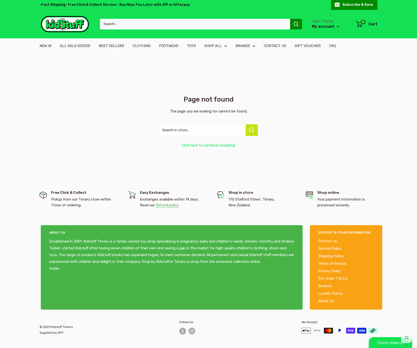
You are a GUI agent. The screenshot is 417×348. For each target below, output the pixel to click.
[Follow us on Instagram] (191, 331)
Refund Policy (329, 248)
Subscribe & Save (357, 5)
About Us (326, 301)
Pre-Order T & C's (332, 278)
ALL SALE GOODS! (75, 46)
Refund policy (167, 205)
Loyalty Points (330, 293)
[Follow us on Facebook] (182, 331)
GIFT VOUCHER (308, 46)
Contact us (327, 241)
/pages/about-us (74, 268)
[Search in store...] (252, 130)
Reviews (325, 286)
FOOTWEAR (168, 46)
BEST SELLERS (111, 46)
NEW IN (45, 46)
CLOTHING (142, 46)
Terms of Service (332, 263)
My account (323, 26)
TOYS (191, 46)
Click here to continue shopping (208, 145)
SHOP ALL (213, 46)
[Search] (296, 24)
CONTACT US (275, 46)
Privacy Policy (329, 271)
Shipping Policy (331, 256)
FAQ (332, 46)
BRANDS (243, 46)
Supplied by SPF (51, 332)
